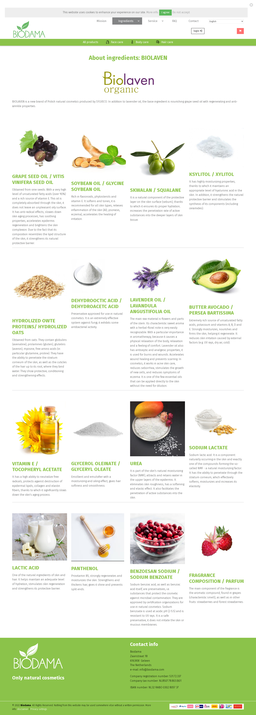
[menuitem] (101, 21)
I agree (165, 12)
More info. (152, 12)
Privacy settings (38, 709)
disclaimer (23, 709)
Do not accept (181, 12)
